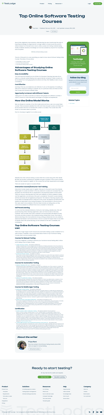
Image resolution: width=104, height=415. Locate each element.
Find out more (78, 69)
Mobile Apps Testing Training (22, 289)
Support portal (66, 389)
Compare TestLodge (47, 396)
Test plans (5, 391)
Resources (58, 3)
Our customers (87, 396)
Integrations (5, 401)
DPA (47, 412)
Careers (85, 391)
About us (86, 389)
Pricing (50, 3)
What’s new (45, 391)
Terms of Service (42, 412)
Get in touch (66, 396)
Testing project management (29, 391)
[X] (90, 412)
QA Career (72, 103)
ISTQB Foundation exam (26, 321)
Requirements (6, 394)
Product (42, 3)
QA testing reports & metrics (28, 389)
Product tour (5, 389)
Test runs (5, 398)
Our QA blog (45, 389)
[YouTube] (101, 412)
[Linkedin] (97, 412)
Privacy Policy (52, 412)
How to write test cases (48, 394)
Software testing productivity (29, 394)
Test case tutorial (47, 398)
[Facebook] (93, 412)
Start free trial (44, 377)
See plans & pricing (59, 377)
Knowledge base (67, 394)
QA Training (54, 31)
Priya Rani (32, 342)
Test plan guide (46, 401)
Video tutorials (66, 391)
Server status (66, 398)
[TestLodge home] (9, 3)
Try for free (98, 3)
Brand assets (87, 394)
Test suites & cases (7, 396)
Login (89, 3)
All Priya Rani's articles (35, 349)
